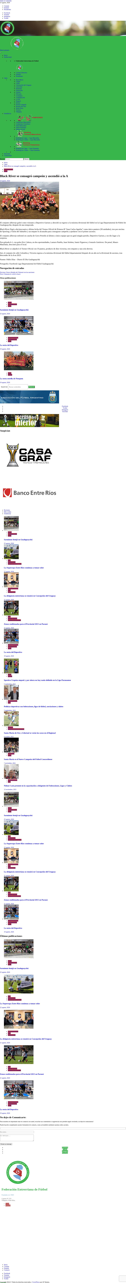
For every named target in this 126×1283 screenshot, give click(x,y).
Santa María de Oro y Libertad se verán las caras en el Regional (30, 733)
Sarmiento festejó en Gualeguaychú (14, 310)
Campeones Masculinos (23, 122)
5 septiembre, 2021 (10, 684)
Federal (18, 92)
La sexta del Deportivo (9, 345)
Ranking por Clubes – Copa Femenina (28, 150)
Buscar (31, 387)
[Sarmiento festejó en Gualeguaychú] (18, 299)
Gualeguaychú (20, 97)
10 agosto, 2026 (5, 382)
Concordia (19, 87)
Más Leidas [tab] (7, 512)
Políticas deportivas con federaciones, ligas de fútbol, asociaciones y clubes (33, 706)
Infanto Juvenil (20, 129)
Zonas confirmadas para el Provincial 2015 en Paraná (26, 624)
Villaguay (19, 112)
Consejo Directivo (21, 72)
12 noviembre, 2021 (10, 789)
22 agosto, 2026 (9, 571)
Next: (10, 274)
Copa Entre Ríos (13, 588)
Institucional (8, 57)
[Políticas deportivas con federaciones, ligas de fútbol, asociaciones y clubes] (11, 699)
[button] (5, 50)
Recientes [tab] (7, 510)
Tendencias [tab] (7, 513)
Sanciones (7, 154)
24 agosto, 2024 (5, 181)
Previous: (17, 272)
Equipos (10, 727)
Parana (18, 103)
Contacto (7, 1270)
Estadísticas (7, 113)
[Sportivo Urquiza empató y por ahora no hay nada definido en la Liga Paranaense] (11, 673)
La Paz (18, 99)
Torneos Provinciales (14, 620)
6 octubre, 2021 (9, 737)
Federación (19, 90)
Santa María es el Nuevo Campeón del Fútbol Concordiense (28, 759)
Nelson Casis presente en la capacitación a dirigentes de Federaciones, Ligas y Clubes (38, 786)
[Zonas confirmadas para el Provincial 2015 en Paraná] (11, 615)
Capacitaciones (12, 701)
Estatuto (6, 8)
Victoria (18, 110)
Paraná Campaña (21, 104)
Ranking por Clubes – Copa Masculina (28, 140)
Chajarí (18, 81)
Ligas (5, 78)
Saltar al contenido (6, 1)
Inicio (5, 55)
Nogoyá (18, 101)
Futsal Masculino (21, 126)
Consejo (6, 6)
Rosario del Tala (21, 106)
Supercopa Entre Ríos (14, 564)
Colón (18, 83)
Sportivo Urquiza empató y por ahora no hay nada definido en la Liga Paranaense (37, 680)
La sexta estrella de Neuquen (11, 379)
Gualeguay (19, 96)
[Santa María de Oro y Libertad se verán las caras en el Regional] (11, 725)
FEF (9, 560)
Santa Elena (19, 108)
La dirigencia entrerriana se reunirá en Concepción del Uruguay (30, 596)
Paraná (10, 375)
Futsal (10, 302)
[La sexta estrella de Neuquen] (18, 370)
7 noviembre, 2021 (10, 763)
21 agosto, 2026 (9, 600)
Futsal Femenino (21, 127)
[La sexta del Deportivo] (18, 334)
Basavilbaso (19, 80)
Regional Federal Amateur (16, 729)
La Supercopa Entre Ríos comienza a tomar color (24, 568)
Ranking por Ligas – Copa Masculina (27, 138)
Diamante (19, 88)
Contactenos (8, 155)
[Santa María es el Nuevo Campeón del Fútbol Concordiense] (11, 752)
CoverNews (36, 1282)
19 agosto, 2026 (5, 349)
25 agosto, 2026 (5, 314)
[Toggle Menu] (1, 52)
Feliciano (18, 94)
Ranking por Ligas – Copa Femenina (27, 148)
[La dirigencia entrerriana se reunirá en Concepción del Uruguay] (11, 587)
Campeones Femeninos (23, 124)
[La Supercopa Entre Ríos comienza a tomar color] (11, 558)
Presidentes (7, 9)
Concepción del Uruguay (23, 85)
